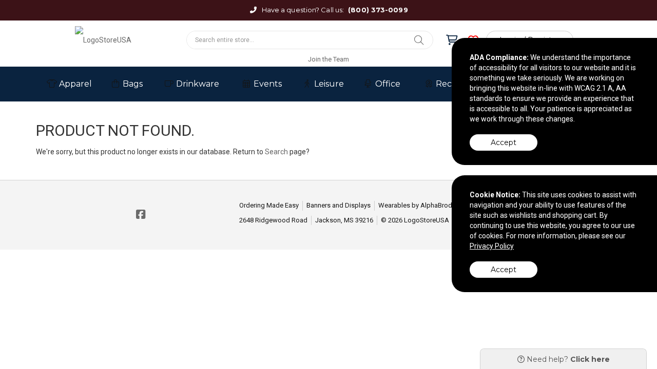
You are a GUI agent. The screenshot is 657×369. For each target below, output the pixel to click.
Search (276, 152)
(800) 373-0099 (378, 10)
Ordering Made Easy (269, 205)
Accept (503, 142)
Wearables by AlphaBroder (418, 205)
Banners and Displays (338, 205)
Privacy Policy (492, 246)
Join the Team (328, 59)
